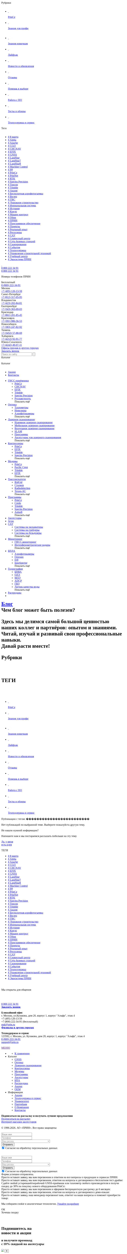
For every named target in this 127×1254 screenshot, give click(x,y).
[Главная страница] (1, 265)
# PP (10, 169)
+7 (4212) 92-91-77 (11, 339)
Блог (7, 604)
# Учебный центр (18, 256)
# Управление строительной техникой (29, 253)
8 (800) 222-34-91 (11, 285)
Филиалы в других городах (17, 1027)
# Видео (12, 196)
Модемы (13, 461)
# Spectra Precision (18, 181)
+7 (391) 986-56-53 (11, 321)
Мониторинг (15, 539)
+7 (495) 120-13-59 (11, 291)
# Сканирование (17, 244)
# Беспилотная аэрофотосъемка (25, 193)
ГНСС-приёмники (18, 380)
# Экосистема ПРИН (19, 259)
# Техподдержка (17, 250)
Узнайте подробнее (68, 1203)
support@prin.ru (10, 1042)
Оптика (12, 404)
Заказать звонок (10, 351)
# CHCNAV (14, 148)
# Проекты (14, 226)
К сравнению (22, 1053)
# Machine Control (18, 166)
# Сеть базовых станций (21, 241)
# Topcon (13, 184)
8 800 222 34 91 (10, 268)
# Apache (13, 142)
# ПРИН (12, 220)
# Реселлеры (15, 232)
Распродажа (14, 592)
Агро (11, 521)
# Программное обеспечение (24, 223)
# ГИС (11, 199)
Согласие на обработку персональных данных (31, 1148)
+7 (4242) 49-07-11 (11, 345)
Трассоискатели (17, 479)
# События (14, 247)
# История (14, 208)
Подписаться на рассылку (15, 1118)
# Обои (12, 217)
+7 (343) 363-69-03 (11, 309)
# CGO (12, 145)
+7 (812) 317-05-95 (11, 297)
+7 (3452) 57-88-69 (11, 333)
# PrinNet (13, 175)
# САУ (11, 235)
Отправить (8, 1144)
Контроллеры (15, 443)
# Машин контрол (18, 214)
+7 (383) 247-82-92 (11, 327)
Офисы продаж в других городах (20, 348)
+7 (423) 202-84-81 (11, 303)
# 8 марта (13, 136)
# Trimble (13, 187)
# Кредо (12, 211)
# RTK (11, 178)
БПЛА (11, 550)
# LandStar (14, 157)
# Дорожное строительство (23, 202)
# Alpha (12, 139)
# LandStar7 (14, 160)
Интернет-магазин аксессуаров (18, 1121)
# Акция (12, 190)
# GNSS (12, 154)
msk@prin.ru (8, 1024)
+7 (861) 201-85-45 (11, 315)
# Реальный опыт (17, 229)
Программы (14, 497)
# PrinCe (12, 172)
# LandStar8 (14, 163)
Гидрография (15, 568)
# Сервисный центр (19, 238)
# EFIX (12, 151)
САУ (10, 524)
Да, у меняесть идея (7, 843)
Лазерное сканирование (21, 419)
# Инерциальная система (22, 205)
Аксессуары (14, 518)
